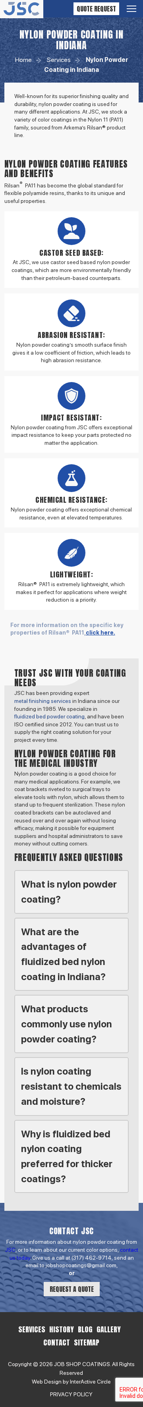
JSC (10, 1250)
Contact (56, 1342)
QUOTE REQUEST (96, 9)
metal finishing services (42, 701)
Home (23, 60)
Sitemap (86, 1342)
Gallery (109, 1329)
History (61, 1329)
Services (59, 60)
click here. (100, 632)
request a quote (72, 1289)
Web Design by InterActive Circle (71, 1381)
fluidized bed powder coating (49, 716)
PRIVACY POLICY (71, 1394)
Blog (85, 1329)
